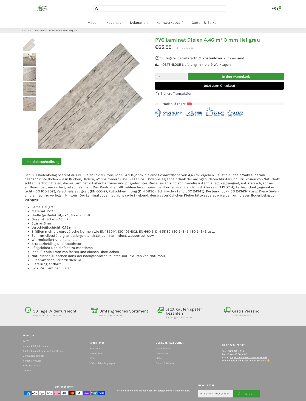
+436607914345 (235, 351)
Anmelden (246, 394)
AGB (91, 358)
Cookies (27, 370)
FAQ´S (26, 341)
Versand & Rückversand (36, 346)
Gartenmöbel (163, 348)
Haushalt (113, 23)
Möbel (92, 23)
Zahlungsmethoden (33, 355)
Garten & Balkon (205, 23)
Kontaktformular (32, 360)
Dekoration (139, 23)
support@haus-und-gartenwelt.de (248, 357)
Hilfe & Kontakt (31, 365)
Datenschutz (96, 353)
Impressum (95, 348)
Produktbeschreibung (41, 162)
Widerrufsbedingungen (102, 363)
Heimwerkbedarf (169, 23)
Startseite (26, 30)
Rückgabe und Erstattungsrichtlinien (43, 351)
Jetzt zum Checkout (219, 86)
